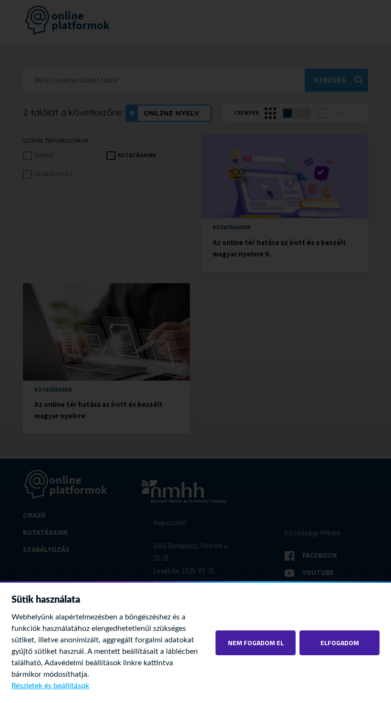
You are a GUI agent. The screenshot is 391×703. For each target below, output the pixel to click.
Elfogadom (339, 643)
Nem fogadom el (256, 643)
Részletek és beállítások (50, 686)
